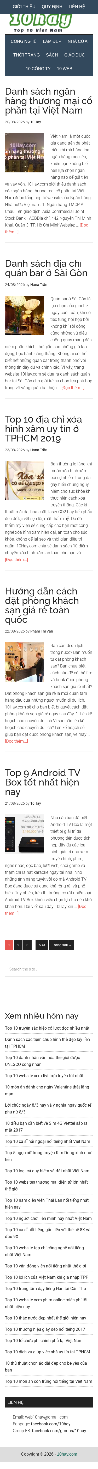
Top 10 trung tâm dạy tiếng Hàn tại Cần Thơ (45, 1288)
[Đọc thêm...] (72, 387)
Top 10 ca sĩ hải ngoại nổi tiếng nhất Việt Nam (47, 1141)
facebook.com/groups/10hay (59, 1430)
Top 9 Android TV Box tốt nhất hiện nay (42, 782)
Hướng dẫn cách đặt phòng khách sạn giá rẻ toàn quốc (42, 605)
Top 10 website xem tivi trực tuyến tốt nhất (44, 1075)
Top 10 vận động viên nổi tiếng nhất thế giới (45, 1265)
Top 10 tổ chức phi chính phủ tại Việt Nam (44, 1340)
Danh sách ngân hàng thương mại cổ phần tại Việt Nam (49, 101)
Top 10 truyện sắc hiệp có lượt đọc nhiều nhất (47, 1028)
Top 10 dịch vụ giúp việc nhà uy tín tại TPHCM (47, 1351)
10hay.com (67, 1454)
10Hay (49, 22)
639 (43, 945)
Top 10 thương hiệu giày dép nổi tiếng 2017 (45, 1329)
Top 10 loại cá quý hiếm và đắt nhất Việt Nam (47, 1170)
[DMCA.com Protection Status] (13, 1465)
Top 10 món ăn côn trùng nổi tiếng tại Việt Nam (48, 1381)
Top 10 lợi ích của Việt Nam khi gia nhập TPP (46, 1277)
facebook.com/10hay (51, 1423)
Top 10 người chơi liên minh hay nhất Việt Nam (48, 1218)
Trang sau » (61, 946)
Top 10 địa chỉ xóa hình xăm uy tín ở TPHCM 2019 (43, 429)
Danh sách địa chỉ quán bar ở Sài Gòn (46, 268)
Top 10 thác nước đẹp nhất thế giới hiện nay (45, 1318)
